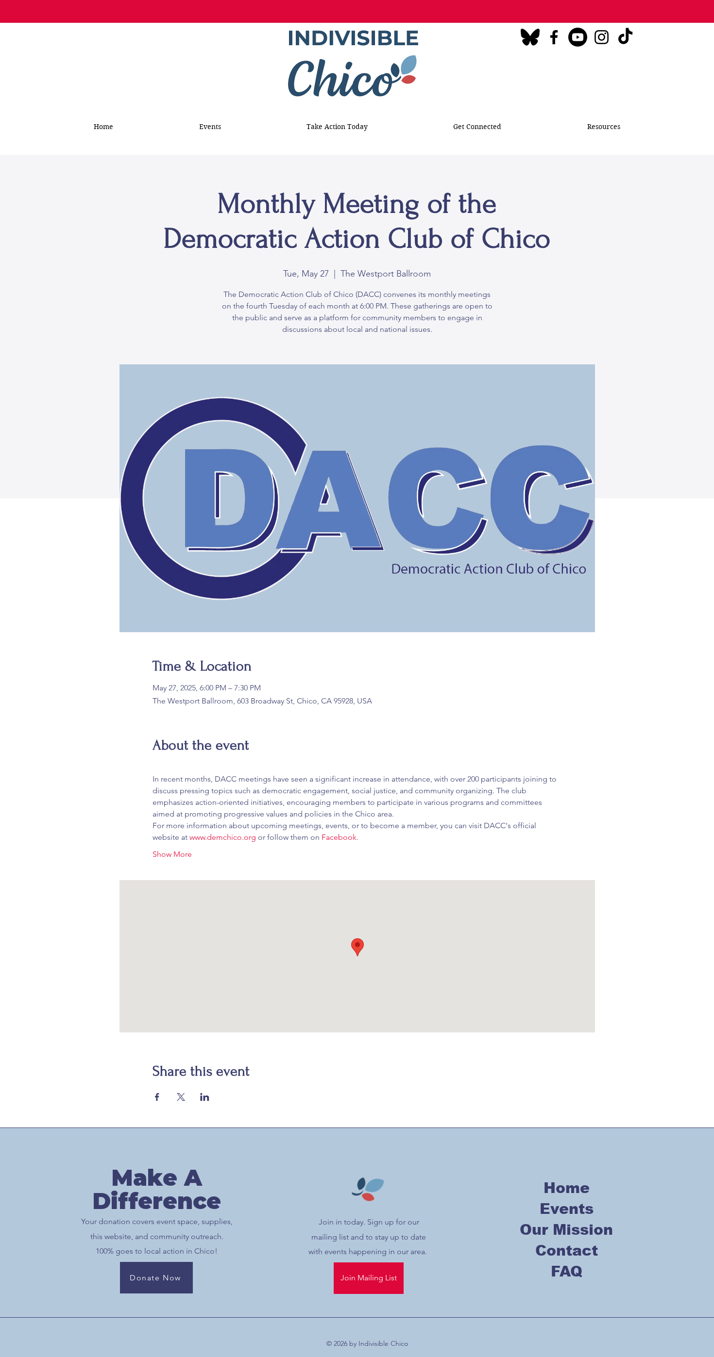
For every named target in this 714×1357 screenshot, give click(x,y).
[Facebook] (553, 37)
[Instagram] (601, 37)
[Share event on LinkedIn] (204, 1097)
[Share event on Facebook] (157, 1097)
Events (567, 1209)
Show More (172, 854)
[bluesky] (530, 37)
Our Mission (566, 1230)
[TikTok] (625, 37)
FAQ (566, 1271)
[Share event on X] (181, 1097)
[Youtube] (577, 37)
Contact (566, 1251)
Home (567, 1188)
